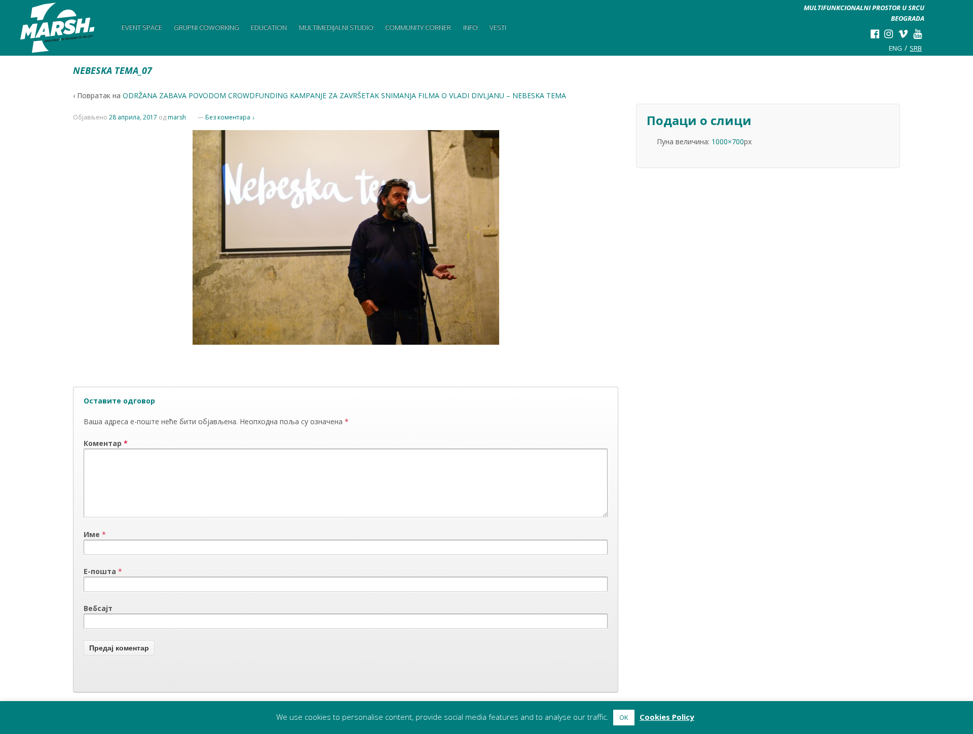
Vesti (498, 27)
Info (470, 27)
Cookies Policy (667, 717)
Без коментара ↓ (230, 117)
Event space (142, 27)
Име (92, 534)
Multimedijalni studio (336, 27)
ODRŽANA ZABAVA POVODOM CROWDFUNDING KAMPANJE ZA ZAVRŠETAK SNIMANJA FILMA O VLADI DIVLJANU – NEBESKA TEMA (344, 95)
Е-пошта (100, 571)
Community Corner (418, 27)
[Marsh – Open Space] (57, 28)
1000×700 (728, 141)
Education (269, 27)
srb (916, 48)
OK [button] (623, 717)
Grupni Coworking (206, 27)
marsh (177, 117)
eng (895, 48)
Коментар (106, 443)
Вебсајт (98, 608)
